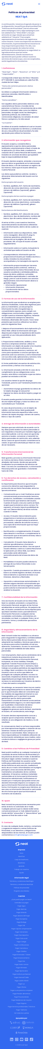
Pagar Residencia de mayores (21, 1000)
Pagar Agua (21, 906)
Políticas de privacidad (21, 888)
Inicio (21, 853)
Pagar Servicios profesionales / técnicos (21, 1007)
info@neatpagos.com (24, 835)
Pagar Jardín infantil (21, 981)
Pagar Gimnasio (21, 968)
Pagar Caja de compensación (21, 929)
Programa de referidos (21, 891)
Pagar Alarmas (21, 909)
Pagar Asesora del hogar (21, 916)
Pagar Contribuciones (21, 945)
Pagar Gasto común (21, 964)
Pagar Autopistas (21, 919)
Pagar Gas (21, 961)
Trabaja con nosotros (21, 869)
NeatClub (21, 856)
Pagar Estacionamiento (22, 958)
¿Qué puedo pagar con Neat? (21, 899)
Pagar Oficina (21, 987)
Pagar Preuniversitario (21, 997)
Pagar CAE (21, 925)
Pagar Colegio (21, 942)
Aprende (21, 866)
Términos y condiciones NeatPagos (22, 881)
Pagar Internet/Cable (21, 977)
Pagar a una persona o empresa (21, 990)
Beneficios (21, 863)
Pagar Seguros (21, 1003)
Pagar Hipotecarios (21, 971)
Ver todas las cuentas (21, 1013)
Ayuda (21, 873)
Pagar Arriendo (21, 912)
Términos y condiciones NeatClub (21, 884)
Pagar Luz (21, 984)
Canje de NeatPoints (21, 860)
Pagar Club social (21, 938)
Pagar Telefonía (21, 1010)
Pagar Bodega (21, 922)
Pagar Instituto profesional (21, 974)
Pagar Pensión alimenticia (21, 994)
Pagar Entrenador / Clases (21, 955)
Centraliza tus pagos (21, 903)
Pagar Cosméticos (21, 948)
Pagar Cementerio (21, 932)
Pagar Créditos (21, 951)
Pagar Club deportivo (21, 935)
